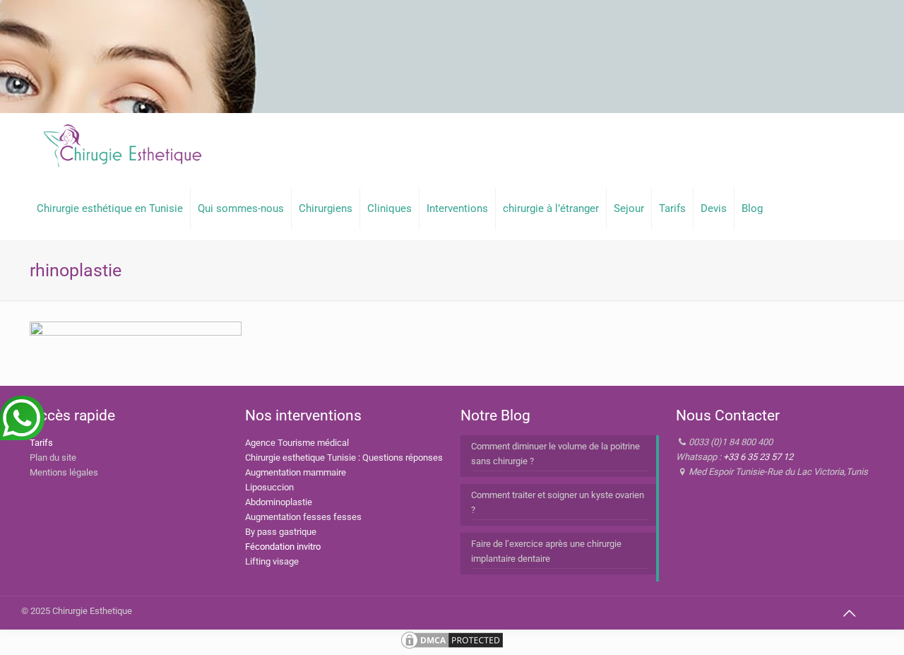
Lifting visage (272, 561)
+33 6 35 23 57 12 (758, 457)
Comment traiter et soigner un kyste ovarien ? (557, 502)
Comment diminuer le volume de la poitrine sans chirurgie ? (555, 453)
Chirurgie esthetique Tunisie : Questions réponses (344, 457)
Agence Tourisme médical (297, 442)
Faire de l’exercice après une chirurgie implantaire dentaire (546, 551)
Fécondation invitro (283, 546)
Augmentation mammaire (295, 472)
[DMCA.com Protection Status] (452, 647)
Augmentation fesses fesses (303, 517)
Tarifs (41, 442)
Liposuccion (269, 487)
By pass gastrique (280, 531)
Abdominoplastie (278, 502)
